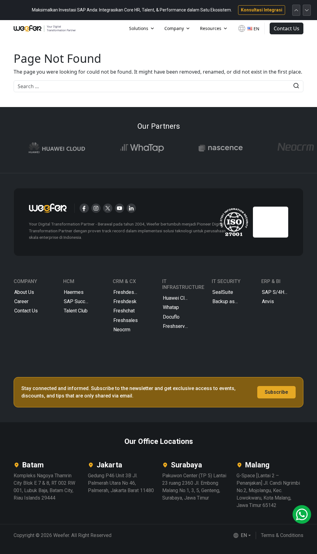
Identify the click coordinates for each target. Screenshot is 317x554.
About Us (24, 292)
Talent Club (76, 311)
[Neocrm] (287, 148)
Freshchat (124, 311)
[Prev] (296, 10)
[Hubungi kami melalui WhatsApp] (302, 514)
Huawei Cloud (178, 298)
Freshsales (125, 320)
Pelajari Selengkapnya (249, 11)
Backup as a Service (232, 301)
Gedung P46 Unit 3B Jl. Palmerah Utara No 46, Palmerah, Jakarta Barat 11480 (121, 483)
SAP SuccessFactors (84, 301)
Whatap (171, 307)
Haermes (74, 292)
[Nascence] (213, 148)
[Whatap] (134, 148)
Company (174, 28)
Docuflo (171, 317)
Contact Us (286, 28)
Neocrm (121, 330)
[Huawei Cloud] (49, 148)
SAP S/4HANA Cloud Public (282, 292)
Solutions (138, 28)
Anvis (268, 301)
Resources (210, 28)
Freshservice (177, 326)
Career (21, 301)
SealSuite (222, 292)
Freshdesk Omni (131, 292)
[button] (242, 535)
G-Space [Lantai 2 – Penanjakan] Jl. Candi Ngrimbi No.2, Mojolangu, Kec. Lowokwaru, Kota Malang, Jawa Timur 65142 (268, 490)
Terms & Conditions (282, 535)
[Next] (307, 10)
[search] (296, 86)
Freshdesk (125, 301)
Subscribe (276, 392)
